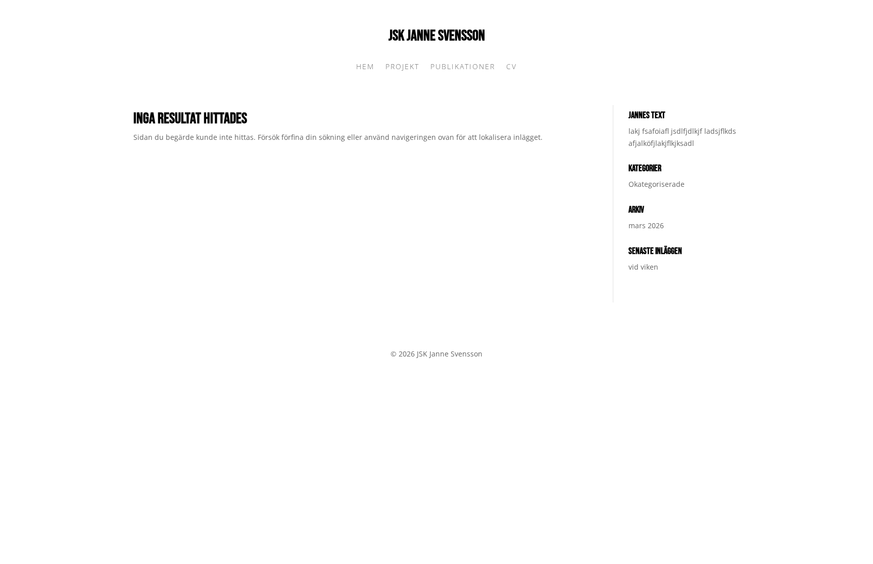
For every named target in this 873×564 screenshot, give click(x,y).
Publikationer (462, 67)
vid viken (643, 267)
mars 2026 (646, 225)
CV (511, 67)
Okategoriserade (656, 184)
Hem (365, 67)
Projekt (402, 67)
